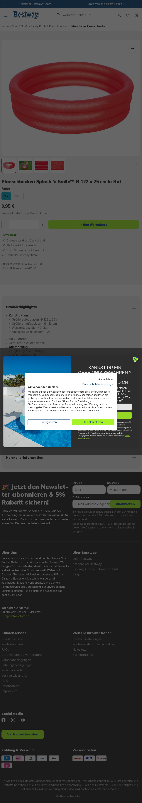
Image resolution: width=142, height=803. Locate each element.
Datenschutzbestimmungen (98, 384)
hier (100, 410)
